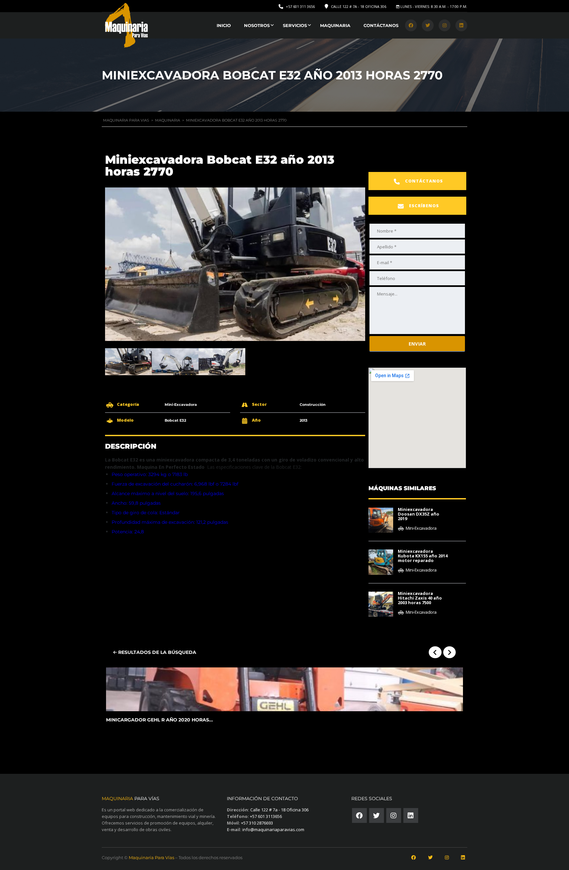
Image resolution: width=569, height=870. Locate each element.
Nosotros (257, 25)
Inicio (224, 25)
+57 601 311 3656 (300, 6)
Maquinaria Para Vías (151, 857)
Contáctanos (381, 25)
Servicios (295, 25)
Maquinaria (335, 25)
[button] (417, 181)
